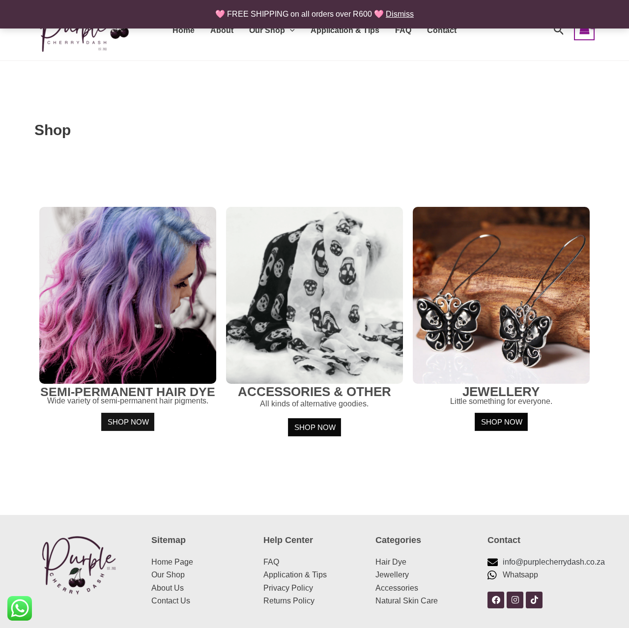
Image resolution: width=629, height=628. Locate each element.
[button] (290, 30)
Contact (442, 30)
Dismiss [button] (400, 14)
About (221, 30)
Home (183, 30)
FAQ (403, 30)
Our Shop (267, 30)
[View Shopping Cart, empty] (584, 30)
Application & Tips (345, 30)
